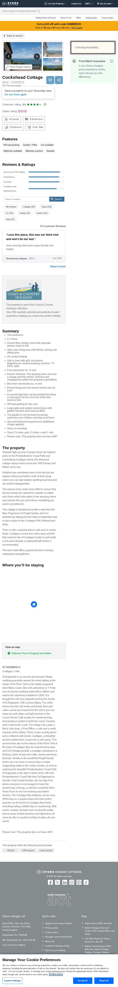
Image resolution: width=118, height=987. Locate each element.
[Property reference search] (38, 11)
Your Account (105, 4)
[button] (9, 56)
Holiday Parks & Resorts (45, 18)
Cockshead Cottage (22, 77)
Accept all (82, 980)
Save (50, 80)
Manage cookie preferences (58, 936)
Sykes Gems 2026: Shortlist (98, 923)
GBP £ (88, 4)
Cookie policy (51, 932)
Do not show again (16, 94)
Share (59, 80)
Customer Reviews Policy (57, 946)
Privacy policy (51, 928)
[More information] (111, 61)
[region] (59, 970)
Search (58, 199)
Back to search (15, 35)
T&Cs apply (77, 27)
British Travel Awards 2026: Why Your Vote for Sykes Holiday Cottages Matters (98, 949)
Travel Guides (107, 18)
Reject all (103, 980)
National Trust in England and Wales (31, 653)
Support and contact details (58, 923)
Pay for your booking (55, 950)
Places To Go (65, 18)
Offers (78, 18)
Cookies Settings (12, 980)
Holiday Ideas (91, 18)
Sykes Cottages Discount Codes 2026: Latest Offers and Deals (100, 931)
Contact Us (76, 4)
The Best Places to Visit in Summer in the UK (97, 940)
